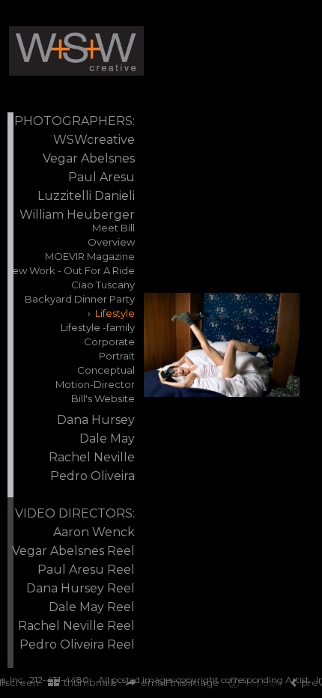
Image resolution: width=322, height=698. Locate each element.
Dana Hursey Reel (80, 588)
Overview (111, 242)
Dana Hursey (96, 420)
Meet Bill (113, 228)
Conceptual (106, 370)
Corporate (109, 342)
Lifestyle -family (98, 327)
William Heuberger (77, 214)
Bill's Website (103, 398)
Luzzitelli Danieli (86, 196)
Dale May (107, 438)
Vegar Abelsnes (89, 158)
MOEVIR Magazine (90, 256)
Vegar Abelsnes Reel (73, 551)
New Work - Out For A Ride (69, 270)
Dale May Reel (92, 607)
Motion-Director (95, 384)
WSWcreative (94, 140)
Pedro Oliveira (92, 476)
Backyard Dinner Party (80, 299)
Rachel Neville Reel (76, 626)
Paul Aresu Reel (86, 569)
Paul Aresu (101, 177)
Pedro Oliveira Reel (77, 644)
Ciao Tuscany (103, 285)
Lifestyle (115, 313)
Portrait (117, 356)
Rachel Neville (92, 457)
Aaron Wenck (94, 532)
